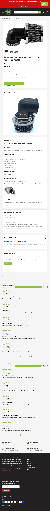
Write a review (28, 286)
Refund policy (30, 469)
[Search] (39, 12)
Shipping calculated (17, 74)
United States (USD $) (7, 496)
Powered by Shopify (6, 507)
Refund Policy (7, 269)
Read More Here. (6, 470)
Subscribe (44, 4)
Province (22, 256)
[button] (7, 85)
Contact (29, 465)
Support (29, 463)
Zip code (38, 256)
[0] (46, 12)
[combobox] (26, 12)
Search (28, 461)
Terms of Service (31, 467)
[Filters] (43, 287)
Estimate (8, 263)
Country (6, 256)
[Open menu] (3, 12)
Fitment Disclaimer (26, 228)
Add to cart (14, 83)
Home (3, 18)
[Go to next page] (32, 356)
